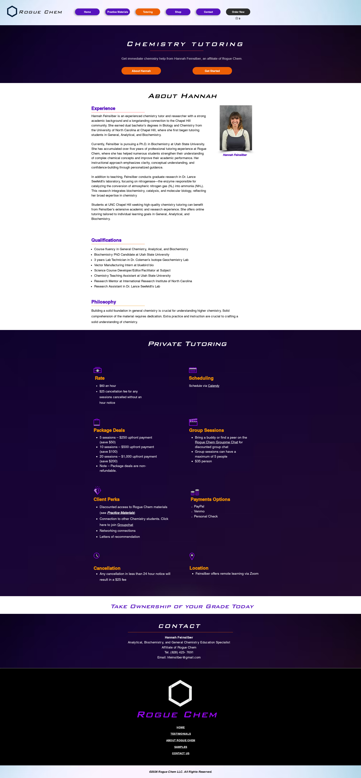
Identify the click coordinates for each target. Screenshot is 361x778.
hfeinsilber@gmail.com (184, 657)
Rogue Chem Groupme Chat (216, 442)
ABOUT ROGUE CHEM (180, 740)
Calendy (213, 386)
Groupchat (125, 525)
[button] (238, 18)
